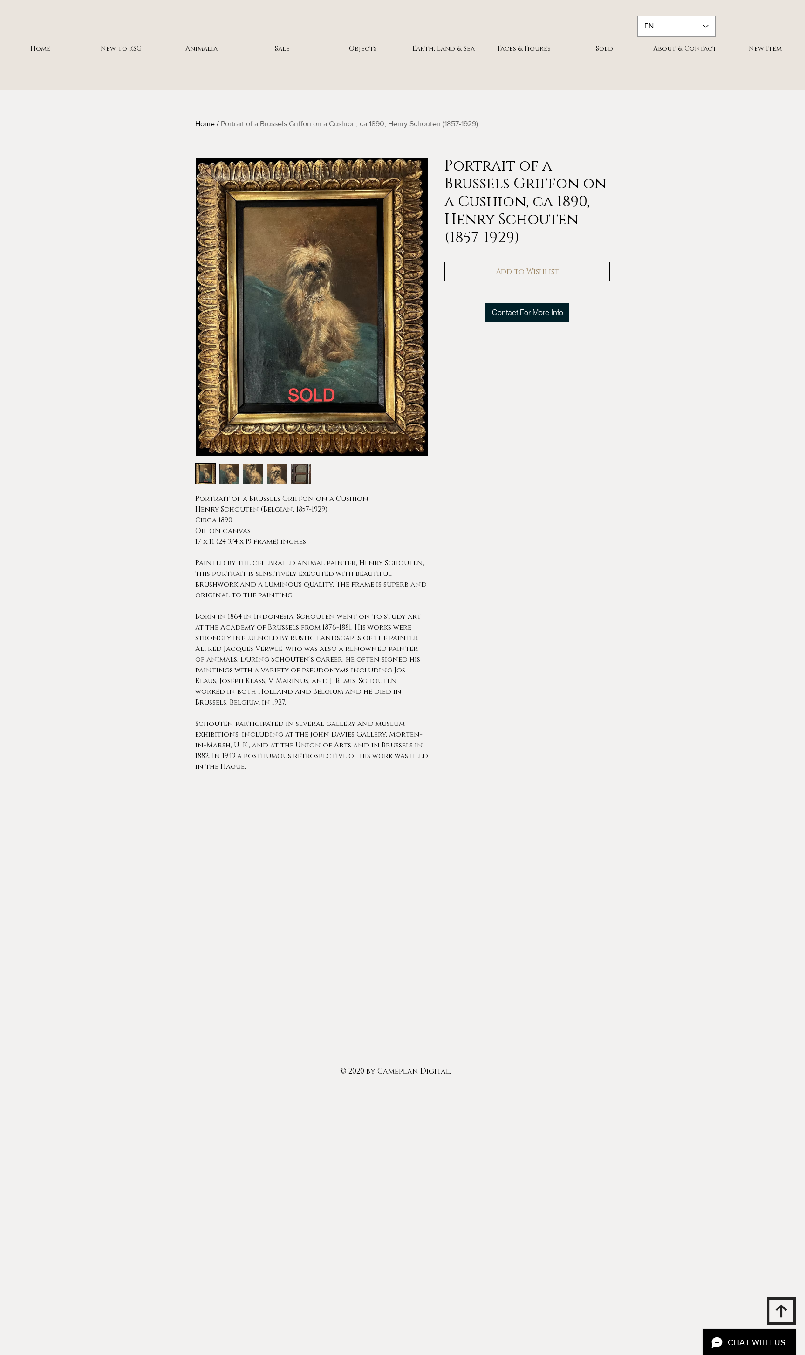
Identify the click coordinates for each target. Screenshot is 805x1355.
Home (205, 124)
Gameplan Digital (413, 1071)
